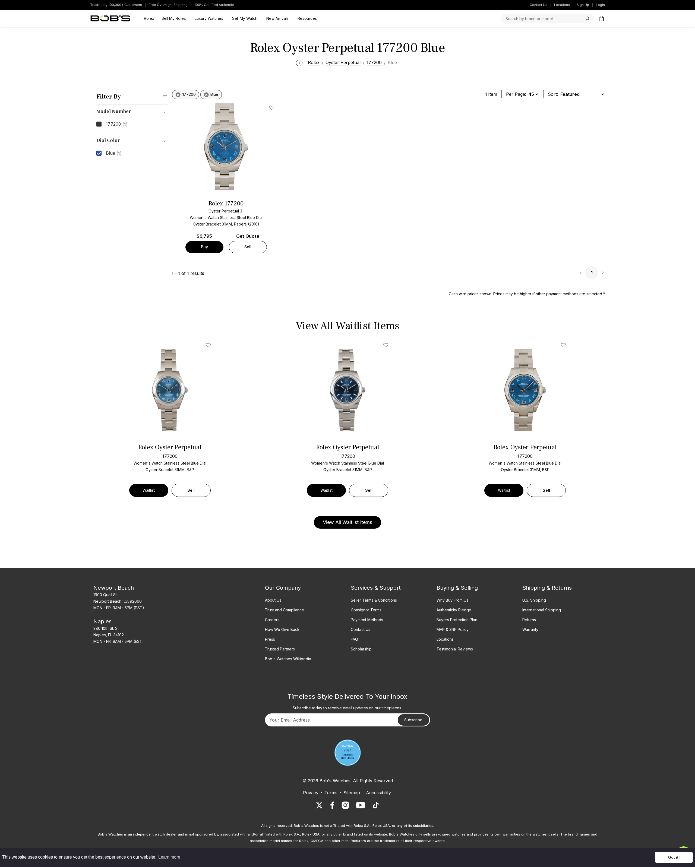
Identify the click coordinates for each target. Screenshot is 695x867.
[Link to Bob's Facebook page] (332, 805)
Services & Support (376, 588)
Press (270, 639)
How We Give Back (282, 629)
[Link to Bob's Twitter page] (319, 805)
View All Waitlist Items (347, 522)
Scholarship (361, 649)
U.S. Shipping (534, 600)
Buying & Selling (457, 588)
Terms (330, 792)
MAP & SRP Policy (453, 629)
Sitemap (351, 792)
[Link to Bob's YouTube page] (360, 805)
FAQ (354, 639)
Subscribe (413, 719)
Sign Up (583, 5)
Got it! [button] (674, 857)
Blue (114, 153)
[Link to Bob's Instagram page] (345, 805)
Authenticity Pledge (454, 610)
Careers (272, 619)
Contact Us (538, 5)
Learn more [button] (169, 857)
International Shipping (541, 610)
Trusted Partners (280, 649)
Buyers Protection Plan (457, 619)
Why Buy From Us (452, 600)
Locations (562, 5)
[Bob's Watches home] (110, 18)
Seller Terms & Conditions (374, 600)
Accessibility (378, 792)
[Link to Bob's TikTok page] (375, 805)
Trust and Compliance (284, 610)
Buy (204, 246)
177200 (117, 124)
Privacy (310, 792)
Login (600, 5)
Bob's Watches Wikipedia (288, 658)
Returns (529, 619)
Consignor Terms (366, 610)
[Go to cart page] (601, 18)
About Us (273, 600)
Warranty (530, 629)
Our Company (283, 588)
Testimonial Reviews (455, 649)
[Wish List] (209, 345)
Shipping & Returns (547, 588)
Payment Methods (367, 619)
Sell (247, 246)
